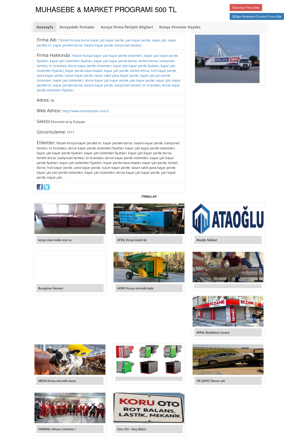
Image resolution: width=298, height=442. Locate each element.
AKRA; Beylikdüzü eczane (212, 332)
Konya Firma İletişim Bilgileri (127, 27)
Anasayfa (44, 27)
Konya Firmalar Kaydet (180, 27)
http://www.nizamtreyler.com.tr (85, 111)
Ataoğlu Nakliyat (206, 240)
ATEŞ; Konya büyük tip (132, 240)
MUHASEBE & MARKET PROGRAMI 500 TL (106, 9)
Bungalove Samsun (50, 288)
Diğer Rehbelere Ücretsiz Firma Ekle (258, 16)
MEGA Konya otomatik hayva (57, 381)
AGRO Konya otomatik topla (135, 288)
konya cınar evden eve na (54, 240)
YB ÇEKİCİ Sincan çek (210, 381)
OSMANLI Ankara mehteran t (57, 429)
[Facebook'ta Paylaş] (40, 187)
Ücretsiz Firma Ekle (247, 7)
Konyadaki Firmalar (77, 27)
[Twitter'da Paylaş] (47, 187)
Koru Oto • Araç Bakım (131, 429)
